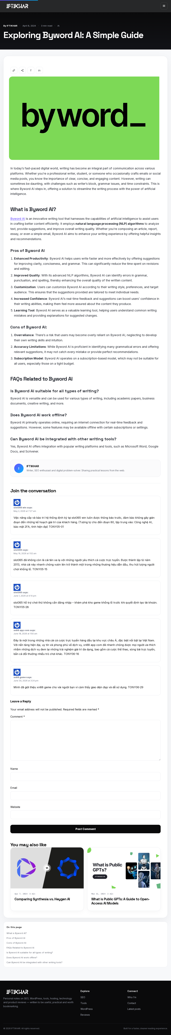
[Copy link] (13, 70)
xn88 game (20, 677)
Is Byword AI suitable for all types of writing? (30, 952)
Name (14, 768)
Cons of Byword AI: (17, 942)
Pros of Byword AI (16, 938)
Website (15, 807)
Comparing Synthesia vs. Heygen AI (42, 899)
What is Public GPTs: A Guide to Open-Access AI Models (120, 901)
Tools (83, 1003)
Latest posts (134, 1008)
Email (13, 787)
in (39, 70)
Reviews (85, 1014)
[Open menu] (164, 6)
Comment (17, 716)
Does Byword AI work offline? (22, 957)
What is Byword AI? (17, 933)
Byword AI (17, 218)
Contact (131, 1003)
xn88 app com (21, 630)
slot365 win (20, 507)
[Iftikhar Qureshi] (17, 6)
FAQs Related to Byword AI (20, 947)
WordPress (86, 1008)
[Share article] (22, 70)
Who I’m (131, 997)
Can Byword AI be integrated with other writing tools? (34, 962)
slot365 (18, 550)
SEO (82, 997)
